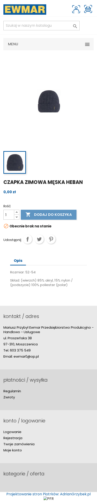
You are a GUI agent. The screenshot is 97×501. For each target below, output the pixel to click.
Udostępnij (27, 239)
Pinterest (50, 239)
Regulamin (12, 391)
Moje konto (12, 450)
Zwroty (9, 397)
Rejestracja (12, 438)
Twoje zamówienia (19, 444)
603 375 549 (20, 350)
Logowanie (12, 431)
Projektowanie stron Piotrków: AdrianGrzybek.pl (48, 494)
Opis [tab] (18, 260)
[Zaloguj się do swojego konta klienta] (76, 9)
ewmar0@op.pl (26, 356)
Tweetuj (39, 239)
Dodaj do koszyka (48, 214)
